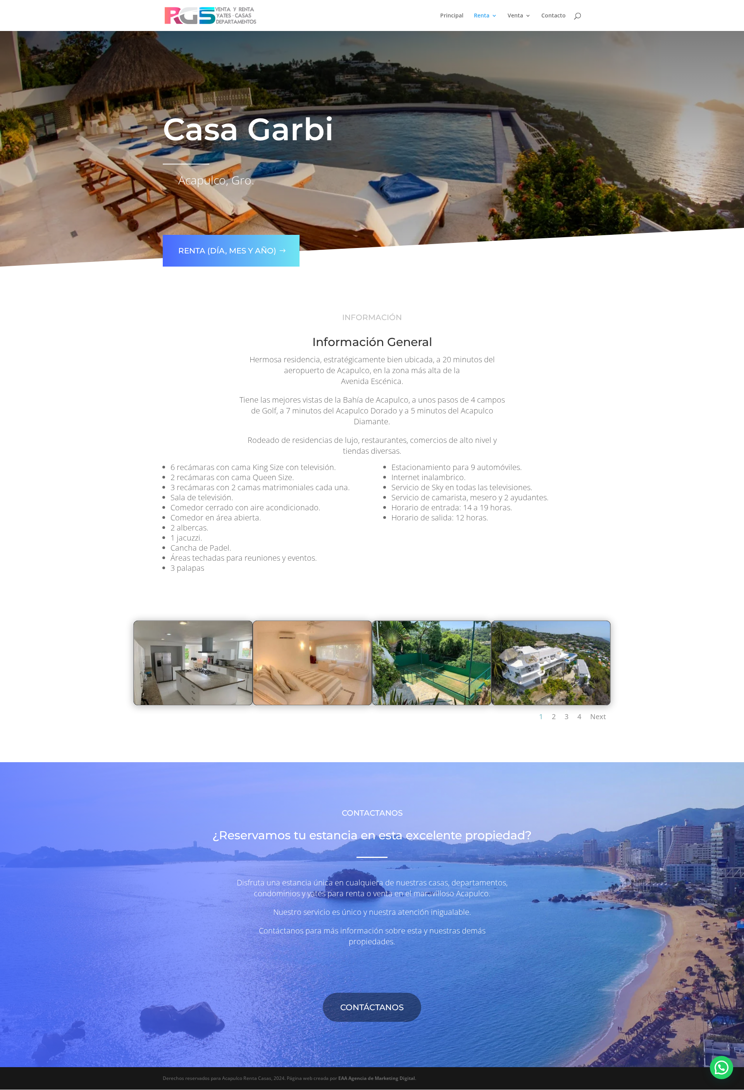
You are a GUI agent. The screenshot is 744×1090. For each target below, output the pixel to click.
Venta (515, 16)
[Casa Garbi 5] (551, 702)
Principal (451, 16)
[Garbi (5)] (193, 702)
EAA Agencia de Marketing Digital (376, 1078)
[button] (721, 1067)
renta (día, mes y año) (227, 250)
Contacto (553, 16)
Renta (481, 16)
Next (598, 717)
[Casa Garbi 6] (312, 702)
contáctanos (372, 1007)
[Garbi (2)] (431, 702)
